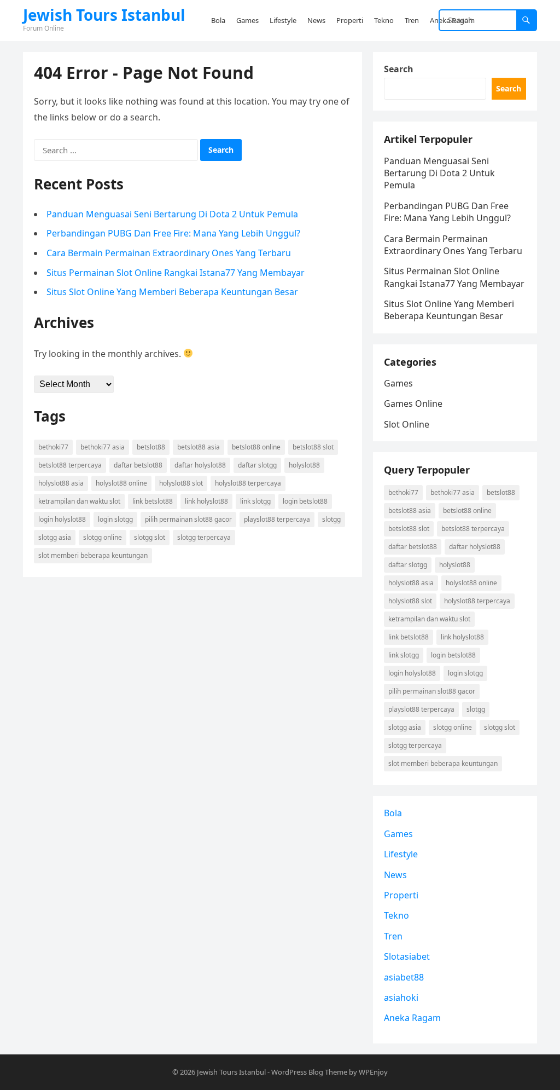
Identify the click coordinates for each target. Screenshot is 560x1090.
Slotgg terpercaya (204, 537)
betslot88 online (256, 447)
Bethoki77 (53, 447)
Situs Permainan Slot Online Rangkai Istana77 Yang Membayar (175, 273)
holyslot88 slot (181, 483)
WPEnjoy (373, 1072)
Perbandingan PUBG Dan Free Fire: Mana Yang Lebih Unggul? (173, 233)
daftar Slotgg (257, 465)
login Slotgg (115, 519)
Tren (393, 936)
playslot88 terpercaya (277, 519)
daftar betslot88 (138, 465)
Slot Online (406, 424)
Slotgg (331, 519)
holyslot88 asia (61, 483)
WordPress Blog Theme (309, 1072)
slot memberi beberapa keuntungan (93, 555)
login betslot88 (305, 501)
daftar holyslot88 (200, 465)
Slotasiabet (407, 956)
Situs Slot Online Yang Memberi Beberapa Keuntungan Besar (172, 292)
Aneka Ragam (412, 1018)
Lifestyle (401, 854)
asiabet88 (404, 977)
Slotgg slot (149, 537)
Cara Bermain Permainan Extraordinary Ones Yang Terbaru (168, 253)
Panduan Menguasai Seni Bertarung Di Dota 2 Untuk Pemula (172, 214)
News (395, 875)
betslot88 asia (198, 447)
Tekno (396, 915)
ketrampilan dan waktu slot (79, 501)
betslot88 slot (313, 447)
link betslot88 (152, 501)
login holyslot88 (62, 519)
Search (398, 69)
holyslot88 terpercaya (248, 483)
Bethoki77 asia (102, 447)
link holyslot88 (206, 501)
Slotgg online (102, 537)
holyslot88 (304, 465)
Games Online (413, 403)
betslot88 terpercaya (70, 465)
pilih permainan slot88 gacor (188, 519)
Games (398, 383)
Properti (401, 895)
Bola (393, 813)
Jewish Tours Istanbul (104, 14)
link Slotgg (255, 501)
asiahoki (401, 997)
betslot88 (151, 447)
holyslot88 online (121, 483)
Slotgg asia (54, 537)
